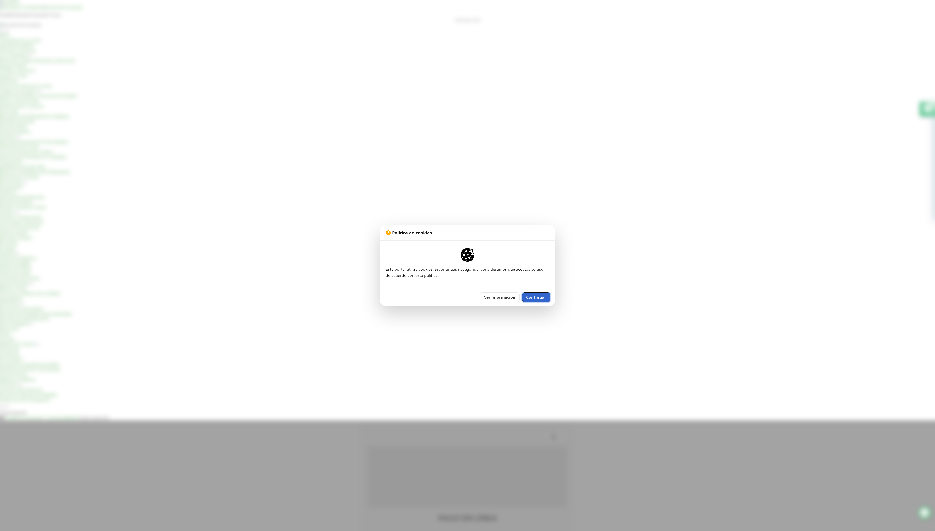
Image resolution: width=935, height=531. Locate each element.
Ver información (499, 297)
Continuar (536, 297)
